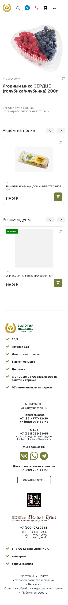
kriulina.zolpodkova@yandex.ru (34, 439)
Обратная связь (34, 480)
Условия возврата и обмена (34, 580)
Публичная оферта (34, 592)
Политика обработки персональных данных (34, 588)
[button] (50, 130)
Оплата (43, 576)
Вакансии (34, 584)
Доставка (27, 576)
